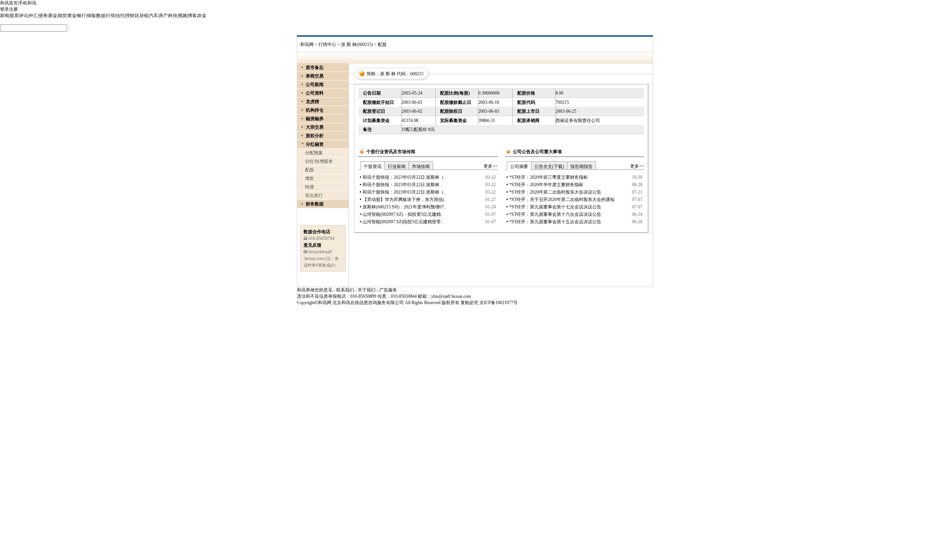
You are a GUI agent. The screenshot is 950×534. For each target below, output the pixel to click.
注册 (13, 9)
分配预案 (314, 152)
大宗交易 (315, 127)
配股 (309, 169)
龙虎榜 (312, 101)
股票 (14, 15)
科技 (172, 15)
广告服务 (388, 290)
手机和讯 (27, 3)
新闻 (4, 15)
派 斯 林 (388, 73)
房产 (163, 15)
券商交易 (315, 76)
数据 (100, 15)
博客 (192, 15)
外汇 (33, 15)
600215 (416, 73)
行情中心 (327, 44)
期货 (62, 15)
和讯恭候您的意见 (314, 290)
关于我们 (367, 290)
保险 (91, 15)
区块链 (141, 15)
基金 (52, 15)
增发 (309, 178)
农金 (201, 15)
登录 (4, 9)
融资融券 (315, 118)
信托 (120, 15)
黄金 (72, 15)
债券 (43, 15)
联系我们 (345, 290)
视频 (182, 15)
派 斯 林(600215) (357, 44)
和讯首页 (9, 3)
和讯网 (307, 44)
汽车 (153, 15)
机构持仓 (315, 110)
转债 (309, 186)
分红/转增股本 (319, 161)
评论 (23, 15)
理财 (129, 15)
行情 (110, 15)
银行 (81, 15)
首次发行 (314, 195)
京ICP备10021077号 (498, 302)
